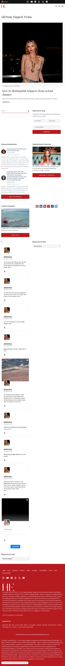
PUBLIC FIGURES (6, 573)
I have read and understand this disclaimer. (15, 663)
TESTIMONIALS (43, 570)
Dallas (21, 625)
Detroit (14, 627)
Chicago (39, 625)
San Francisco (52, 625)
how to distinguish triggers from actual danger (27, 92)
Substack (6, 1)
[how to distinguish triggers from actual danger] (32, 52)
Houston (44, 625)
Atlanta (59, 625)
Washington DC (7, 627)
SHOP (55, 570)
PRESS (50, 570)
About (28, 570)
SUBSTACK (15, 570)
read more (5, 102)
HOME (3, 570)
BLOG (8, 570)
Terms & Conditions (8, 615)
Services (34, 570)
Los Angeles (32, 625)
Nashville (5, 625)
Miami (26, 625)
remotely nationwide (27, 627)
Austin (17, 625)
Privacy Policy (19, 615)
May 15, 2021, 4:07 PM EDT (12, 86)
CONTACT (22, 570)
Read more (4, 168)
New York (11, 625)
